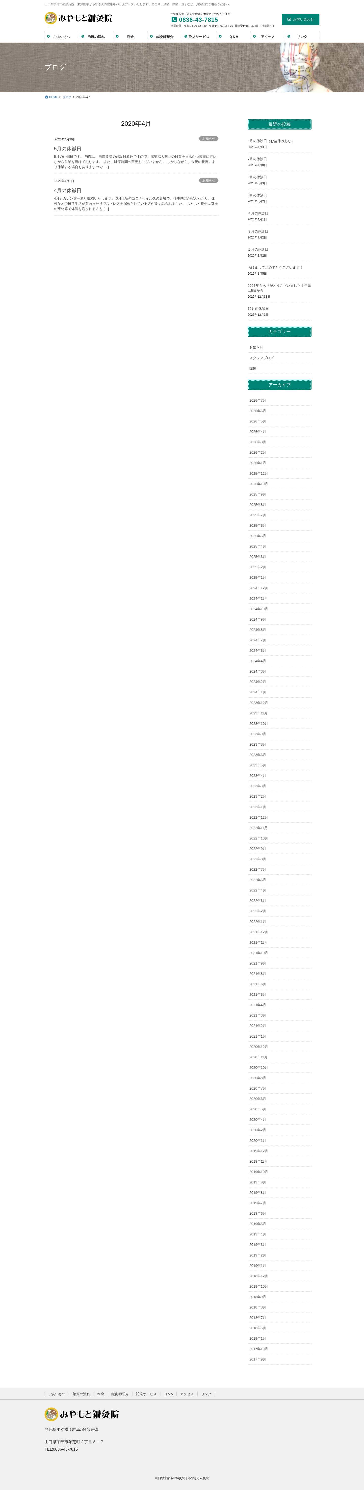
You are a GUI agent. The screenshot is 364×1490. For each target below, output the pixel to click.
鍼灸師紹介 (120, 1394)
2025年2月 (257, 567)
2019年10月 (258, 1172)
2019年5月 (257, 1224)
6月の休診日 (257, 177)
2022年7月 (257, 869)
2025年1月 (257, 577)
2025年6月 (257, 525)
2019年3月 (257, 1245)
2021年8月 (257, 974)
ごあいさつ (57, 1394)
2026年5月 (257, 421)
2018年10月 (258, 1286)
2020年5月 (257, 1109)
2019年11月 (258, 1161)
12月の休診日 (258, 309)
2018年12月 (258, 1276)
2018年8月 (257, 1307)
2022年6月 (257, 880)
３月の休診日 (258, 231)
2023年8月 (257, 744)
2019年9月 (257, 1182)
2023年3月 (257, 786)
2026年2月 (257, 452)
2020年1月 (257, 1141)
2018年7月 (257, 1318)
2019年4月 (257, 1234)
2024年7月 (257, 640)
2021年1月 (257, 1036)
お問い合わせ (303, 19)
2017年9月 (257, 1359)
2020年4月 (257, 1120)
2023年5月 (257, 765)
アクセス (187, 1394)
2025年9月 (257, 494)
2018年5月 (257, 1328)
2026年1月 (257, 463)
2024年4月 (257, 661)
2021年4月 (257, 1005)
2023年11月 (258, 713)
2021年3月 (257, 1015)
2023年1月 (257, 807)
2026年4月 (257, 432)
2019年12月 (258, 1151)
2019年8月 (257, 1193)
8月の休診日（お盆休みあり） (271, 141)
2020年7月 (257, 1088)
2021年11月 (258, 942)
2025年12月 (258, 473)
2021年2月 (257, 1026)
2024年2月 (257, 682)
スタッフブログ (261, 358)
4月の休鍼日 (67, 190)
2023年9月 (257, 734)
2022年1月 (257, 922)
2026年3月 (257, 442)
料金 (100, 1394)
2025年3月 (257, 557)
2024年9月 (257, 619)
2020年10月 (258, 1068)
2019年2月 (257, 1255)
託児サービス (146, 1394)
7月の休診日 (257, 159)
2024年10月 (258, 609)
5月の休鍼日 (67, 148)
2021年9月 (257, 963)
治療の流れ (81, 1394)
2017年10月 (258, 1349)
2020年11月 (258, 1057)
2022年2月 (257, 911)
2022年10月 (258, 838)
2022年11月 (258, 828)
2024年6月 (257, 651)
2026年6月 (257, 411)
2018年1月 (257, 1338)
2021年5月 (257, 994)
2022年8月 (257, 859)
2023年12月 (258, 703)
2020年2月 (257, 1130)
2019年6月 (257, 1213)
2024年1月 (257, 692)
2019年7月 (257, 1203)
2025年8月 (257, 505)
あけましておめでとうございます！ (275, 267)
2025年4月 (257, 546)
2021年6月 (257, 984)
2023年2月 (257, 796)
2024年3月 (257, 671)
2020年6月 (257, 1099)
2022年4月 (257, 890)
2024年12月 (258, 588)
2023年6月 (257, 755)
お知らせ (208, 138)
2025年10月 (258, 484)
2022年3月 (257, 901)
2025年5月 (257, 536)
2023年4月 (257, 776)
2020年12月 (258, 1047)
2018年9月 (257, 1297)
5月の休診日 (257, 195)
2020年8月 (257, 1078)
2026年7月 (257, 400)
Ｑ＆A (168, 1394)
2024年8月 (257, 630)
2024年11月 (258, 599)
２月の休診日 (258, 249)
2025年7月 (257, 515)
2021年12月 (258, 932)
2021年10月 (258, 953)
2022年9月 (257, 849)
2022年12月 (258, 817)
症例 (252, 368)
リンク (206, 1394)
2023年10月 (258, 724)
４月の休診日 (258, 213)
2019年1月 (257, 1266)
